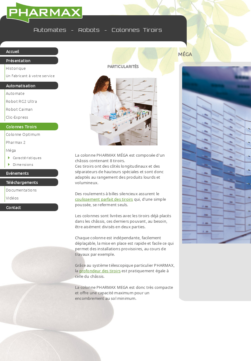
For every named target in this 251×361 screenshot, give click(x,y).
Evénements (17, 173)
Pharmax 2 (16, 142)
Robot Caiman (19, 109)
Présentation (18, 60)
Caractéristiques (27, 157)
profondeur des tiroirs (100, 271)
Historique (16, 68)
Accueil (12, 51)
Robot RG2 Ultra (21, 101)
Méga (11, 150)
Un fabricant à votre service (30, 75)
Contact (13, 207)
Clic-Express (17, 117)
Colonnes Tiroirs (21, 126)
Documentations (21, 190)
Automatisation (21, 85)
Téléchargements (22, 182)
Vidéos (12, 198)
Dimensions (23, 164)
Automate (15, 93)
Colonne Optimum (23, 134)
